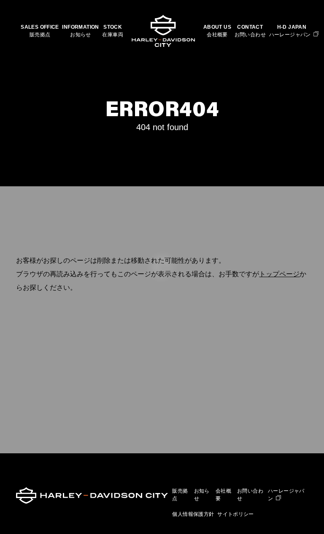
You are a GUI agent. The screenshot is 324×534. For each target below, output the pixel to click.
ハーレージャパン (290, 35)
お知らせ (80, 35)
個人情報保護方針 (193, 514)
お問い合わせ (250, 35)
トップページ (279, 274)
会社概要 (217, 35)
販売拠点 (40, 35)
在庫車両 (112, 35)
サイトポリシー (235, 514)
